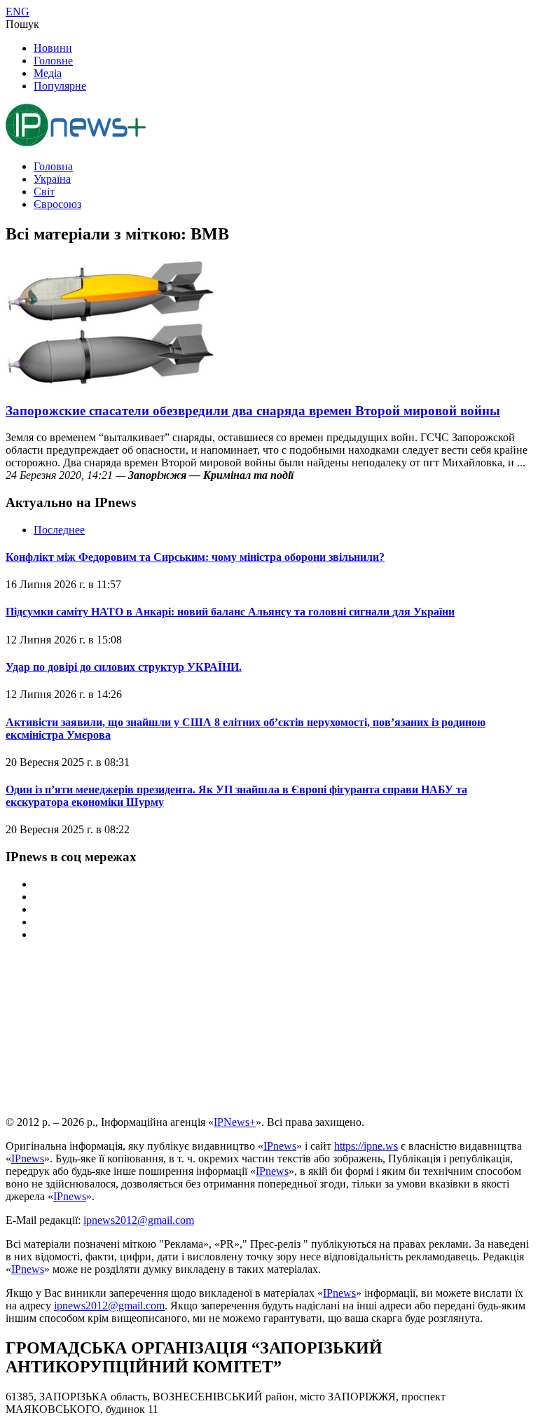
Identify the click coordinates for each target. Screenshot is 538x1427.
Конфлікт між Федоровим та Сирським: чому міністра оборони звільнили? (195, 557)
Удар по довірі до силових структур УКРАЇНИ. (124, 667)
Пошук (22, 24)
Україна (52, 179)
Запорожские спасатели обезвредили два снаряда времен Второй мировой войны (253, 410)
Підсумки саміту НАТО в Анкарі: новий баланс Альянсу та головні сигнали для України (230, 612)
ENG (17, 12)
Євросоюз (57, 204)
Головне (53, 61)
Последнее (59, 530)
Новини (53, 48)
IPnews (279, 1146)
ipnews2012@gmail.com (138, 1220)
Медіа (48, 73)
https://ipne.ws (366, 1146)
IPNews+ (235, 1122)
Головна (53, 166)
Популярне (60, 86)
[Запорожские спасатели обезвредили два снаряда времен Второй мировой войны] (111, 383)
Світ (44, 191)
